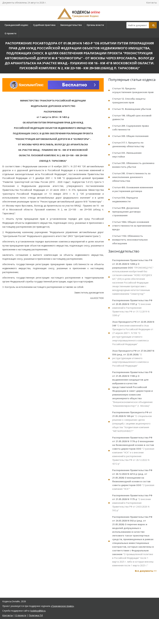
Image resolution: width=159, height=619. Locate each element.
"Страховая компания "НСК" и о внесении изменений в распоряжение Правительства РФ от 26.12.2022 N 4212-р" (133, 450)
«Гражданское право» (62, 606)
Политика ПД (36, 615)
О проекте (10, 33)
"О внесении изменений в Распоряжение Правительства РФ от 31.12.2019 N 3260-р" (132, 308)
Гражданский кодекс (16, 24)
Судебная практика (44, 24)
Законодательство (71, 24)
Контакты (151, 2)
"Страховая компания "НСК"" (133, 479)
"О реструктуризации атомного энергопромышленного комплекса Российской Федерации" (133, 358)
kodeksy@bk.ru (37, 610)
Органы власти (95, 24)
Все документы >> (146, 570)
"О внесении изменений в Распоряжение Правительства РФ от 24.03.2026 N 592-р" (132, 503)
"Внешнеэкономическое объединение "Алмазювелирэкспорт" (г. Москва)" (132, 389)
